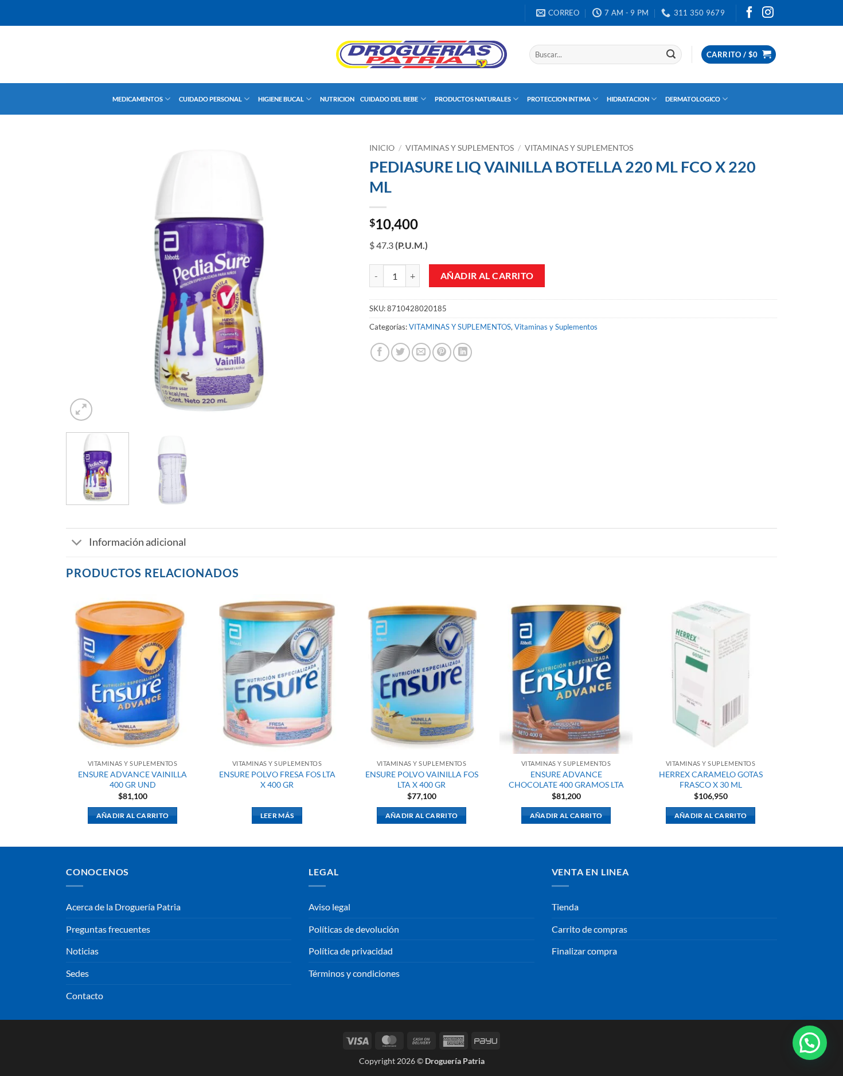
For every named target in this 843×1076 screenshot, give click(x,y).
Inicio (382, 147)
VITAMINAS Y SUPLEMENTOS (459, 147)
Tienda (565, 906)
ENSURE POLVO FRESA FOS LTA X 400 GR (277, 779)
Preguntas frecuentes (108, 929)
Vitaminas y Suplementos (579, 147)
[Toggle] (77, 543)
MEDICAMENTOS (137, 99)
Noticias (82, 950)
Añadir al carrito (487, 276)
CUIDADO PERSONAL (210, 99)
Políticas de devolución (354, 929)
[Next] (332, 281)
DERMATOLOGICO (692, 99)
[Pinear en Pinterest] (441, 352)
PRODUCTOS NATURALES (473, 99)
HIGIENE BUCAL (281, 99)
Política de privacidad (351, 950)
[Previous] (86, 281)
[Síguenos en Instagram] (768, 13)
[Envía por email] (421, 352)
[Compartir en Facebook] (379, 352)
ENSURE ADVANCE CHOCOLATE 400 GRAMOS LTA (566, 779)
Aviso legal (329, 906)
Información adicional (137, 542)
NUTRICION (337, 99)
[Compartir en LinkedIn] (462, 352)
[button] (738, 54)
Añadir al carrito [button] (132, 815)
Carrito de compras (589, 929)
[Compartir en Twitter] (400, 352)
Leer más (277, 815)
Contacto (84, 995)
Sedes (77, 973)
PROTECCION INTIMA (559, 99)
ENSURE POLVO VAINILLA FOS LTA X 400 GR (421, 779)
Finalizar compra (584, 950)
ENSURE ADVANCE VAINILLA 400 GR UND (132, 779)
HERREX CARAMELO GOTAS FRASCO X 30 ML (711, 779)
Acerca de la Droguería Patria (123, 906)
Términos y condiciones (354, 973)
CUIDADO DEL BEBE (389, 99)
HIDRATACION (628, 99)
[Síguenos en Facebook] (749, 13)
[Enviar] (671, 54)
